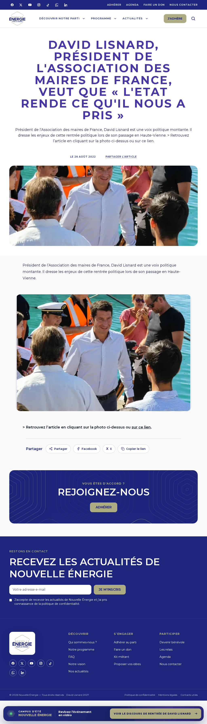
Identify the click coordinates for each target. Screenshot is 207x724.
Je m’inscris (110, 589)
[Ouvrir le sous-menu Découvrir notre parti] (83, 18)
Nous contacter (183, 4)
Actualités (133, 18)
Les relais (165, 649)
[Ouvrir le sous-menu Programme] (115, 18)
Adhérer (114, 4)
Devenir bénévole (172, 642)
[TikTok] (48, 5)
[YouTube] (30, 5)
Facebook (89, 449)
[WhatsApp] (56, 5)
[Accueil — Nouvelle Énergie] (17, 19)
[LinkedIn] (65, 5)
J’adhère (175, 18)
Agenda (132, 4)
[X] (21, 5)
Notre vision (76, 664)
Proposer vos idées (127, 664)
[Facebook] (12, 5)
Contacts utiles (189, 694)
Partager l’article (121, 156)
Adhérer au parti (125, 642)
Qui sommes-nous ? (82, 642)
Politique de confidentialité (140, 694)
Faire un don (154, 4)
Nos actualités (78, 671)
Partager (60, 449)
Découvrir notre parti (59, 18)
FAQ (71, 657)
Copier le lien (136, 449)
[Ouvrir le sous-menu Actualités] (147, 18)
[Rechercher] (193, 18)
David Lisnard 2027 (77, 694)
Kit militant (121, 657)
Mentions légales (167, 694)
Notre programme (81, 649)
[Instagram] (39, 5)
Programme (101, 18)
